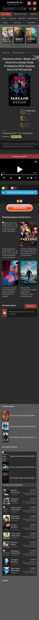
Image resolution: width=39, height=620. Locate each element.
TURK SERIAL (31, 23)
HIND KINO (21, 18)
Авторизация (29, 3)
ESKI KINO (17, 23)
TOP (19, 133)
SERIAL (5, 23)
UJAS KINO (12, 18)
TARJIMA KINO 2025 (20, 14)
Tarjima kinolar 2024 (18, 53)
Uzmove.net (6, 53)
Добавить (31, 306)
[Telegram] (21, 201)
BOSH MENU (6, 14)
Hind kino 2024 (27, 133)
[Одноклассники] (18, 201)
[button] (9, 45)
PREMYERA (33, 14)
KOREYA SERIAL (33, 18)
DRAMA (3, 18)
